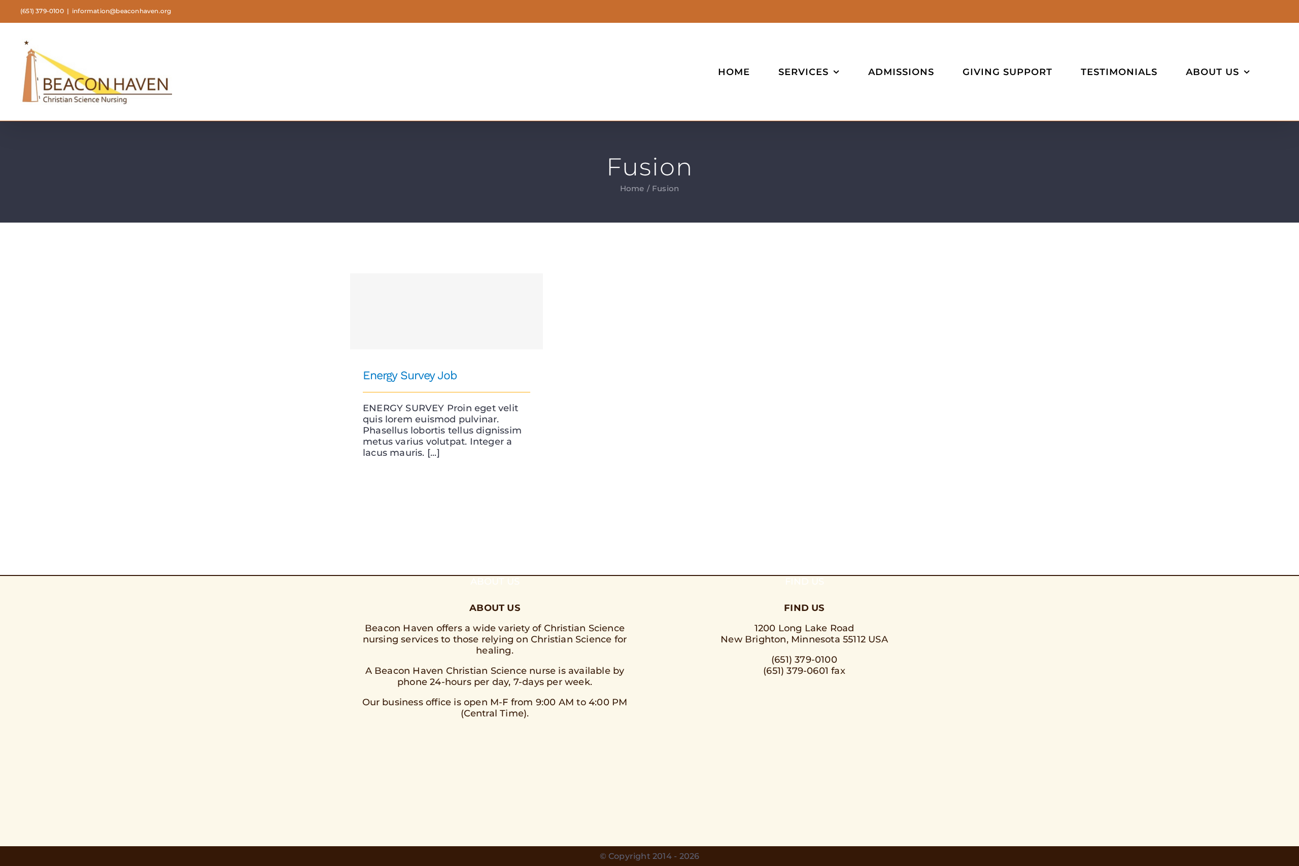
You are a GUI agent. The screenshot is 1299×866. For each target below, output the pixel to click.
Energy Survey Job (447, 302)
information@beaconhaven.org (121, 11)
